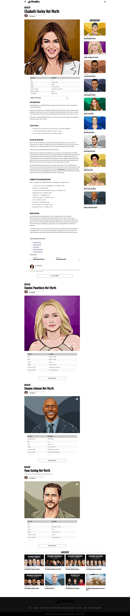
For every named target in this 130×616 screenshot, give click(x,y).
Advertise (42, 608)
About (29, 608)
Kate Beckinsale (37, 242)
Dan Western (32, 16)
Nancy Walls (36, 247)
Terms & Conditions (97, 608)
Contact (47, 608)
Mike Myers (61, 169)
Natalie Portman (37, 244)
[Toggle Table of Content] (66, 98)
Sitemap (90, 608)
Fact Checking (79, 608)
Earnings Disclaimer (55, 608)
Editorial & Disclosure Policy (67, 608)
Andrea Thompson (37, 251)
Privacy (84, 608)
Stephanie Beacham (38, 249)
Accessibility (35, 608)
